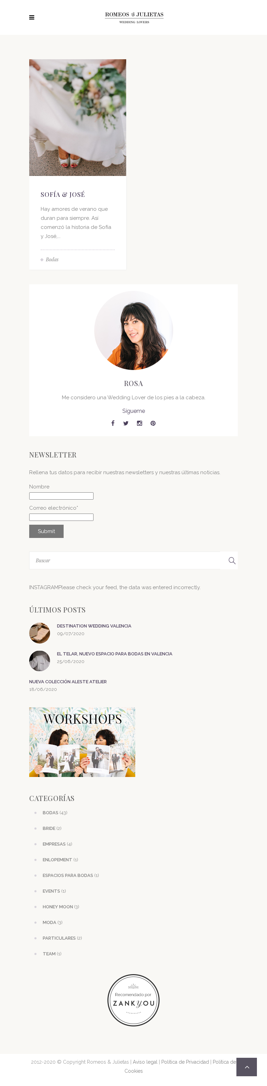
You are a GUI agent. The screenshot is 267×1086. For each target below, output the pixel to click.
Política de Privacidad (185, 1062)
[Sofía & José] (77, 117)
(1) (60, 859)
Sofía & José (63, 194)
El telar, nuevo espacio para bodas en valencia (114, 653)
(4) (57, 844)
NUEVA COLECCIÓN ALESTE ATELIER (68, 681)
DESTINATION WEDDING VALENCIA (94, 626)
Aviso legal (145, 1062)
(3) (61, 906)
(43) (55, 812)
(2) (52, 828)
